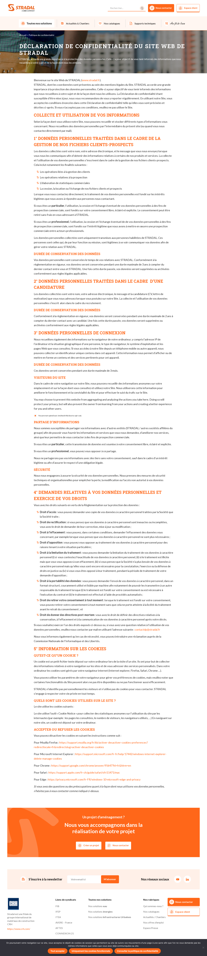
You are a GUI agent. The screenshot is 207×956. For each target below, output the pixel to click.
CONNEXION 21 (64, 933)
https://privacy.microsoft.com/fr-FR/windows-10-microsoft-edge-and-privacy (94, 779)
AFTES (59, 927)
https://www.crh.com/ (18, 928)
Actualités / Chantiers (154, 917)
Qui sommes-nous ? (153, 906)
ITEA (58, 917)
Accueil (22, 35)
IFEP (57, 911)
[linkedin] (187, 879)
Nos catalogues (151, 911)
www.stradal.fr (91, 80)
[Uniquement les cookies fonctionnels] (203, 947)
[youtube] (177, 879)
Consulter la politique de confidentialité (137, 951)
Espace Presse (150, 927)
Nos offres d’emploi (153, 922)
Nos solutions (97, 906)
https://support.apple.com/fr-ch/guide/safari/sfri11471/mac (84, 772)
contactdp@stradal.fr (147, 629)
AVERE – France (63, 922)
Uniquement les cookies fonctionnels (91, 951)
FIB (57, 906)
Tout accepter (57, 951)
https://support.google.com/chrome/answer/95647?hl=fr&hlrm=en (91, 765)
